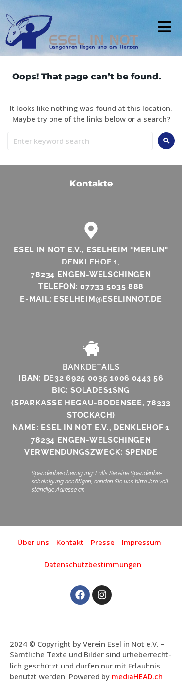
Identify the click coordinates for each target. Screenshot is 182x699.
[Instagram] (102, 595)
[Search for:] (80, 141)
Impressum (141, 542)
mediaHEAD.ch (137, 676)
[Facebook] (80, 595)
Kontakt (69, 542)
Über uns (33, 542)
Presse (103, 542)
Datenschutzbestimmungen (92, 564)
